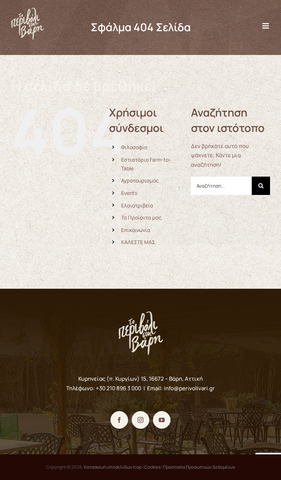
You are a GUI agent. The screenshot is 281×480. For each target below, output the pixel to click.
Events (129, 192)
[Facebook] (119, 420)
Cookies (152, 467)
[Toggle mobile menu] (266, 26)
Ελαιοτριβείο (137, 205)
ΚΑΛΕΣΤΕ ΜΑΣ (138, 242)
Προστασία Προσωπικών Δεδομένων (199, 467)
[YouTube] (162, 420)
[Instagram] (140, 420)
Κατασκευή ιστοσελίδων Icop (113, 467)
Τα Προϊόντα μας (141, 217)
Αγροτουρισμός (140, 180)
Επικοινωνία (135, 229)
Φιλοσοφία (134, 147)
